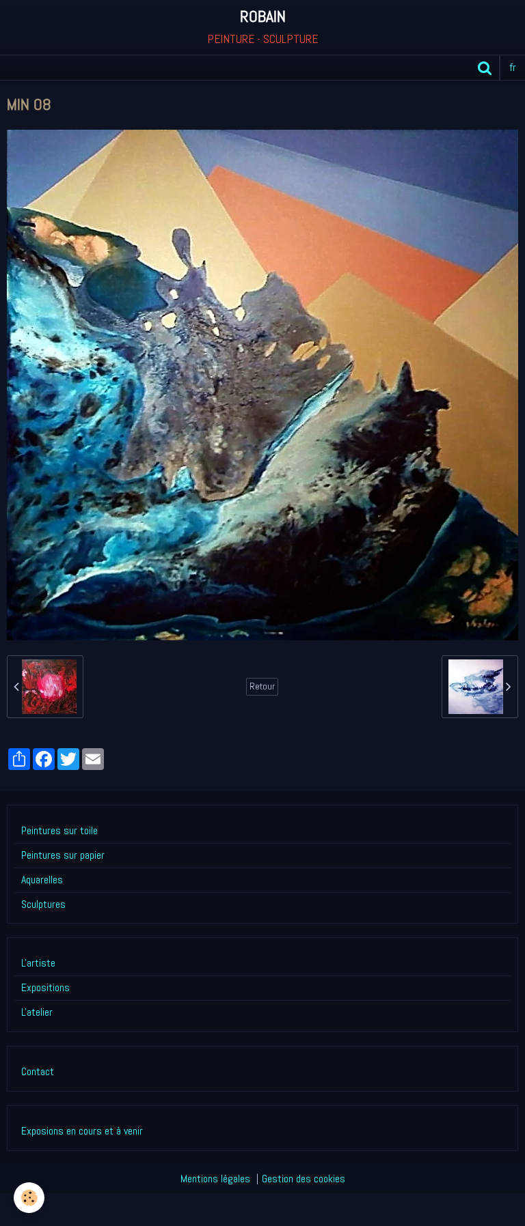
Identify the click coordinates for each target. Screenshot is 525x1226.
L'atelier (37, 1012)
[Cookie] (29, 1197)
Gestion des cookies (303, 1178)
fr (512, 67)
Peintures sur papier (63, 855)
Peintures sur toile (59, 830)
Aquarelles (42, 879)
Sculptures (43, 904)
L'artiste (38, 963)
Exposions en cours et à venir (82, 1131)
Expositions (45, 987)
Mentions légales (215, 1178)
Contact (37, 1071)
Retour (262, 686)
